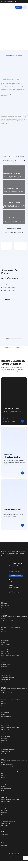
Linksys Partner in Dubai (6, 731)
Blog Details (3, 631)
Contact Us (18, 7)
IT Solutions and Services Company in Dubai (10, 655)
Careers (3, 633)
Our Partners (4, 666)
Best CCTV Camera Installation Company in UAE (10, 627)
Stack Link (14, 1)
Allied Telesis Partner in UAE (7, 620)
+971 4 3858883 (4, 834)
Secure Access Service (11, 408)
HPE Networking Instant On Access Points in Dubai (11, 792)
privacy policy (4, 668)
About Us (3, 618)
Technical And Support (5, 675)
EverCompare (4, 646)
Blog (2, 629)
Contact (3, 642)
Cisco (2, 779)
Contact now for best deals (16, 575)
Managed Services (5, 605)
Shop (2, 670)
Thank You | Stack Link (5, 679)
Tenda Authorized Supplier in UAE (8, 677)
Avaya (2, 625)
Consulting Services (5, 640)
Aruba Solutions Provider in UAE (7, 694)
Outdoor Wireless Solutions (12, 509)
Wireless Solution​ (4, 681)
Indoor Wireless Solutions (12, 457)
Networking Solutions (5, 664)
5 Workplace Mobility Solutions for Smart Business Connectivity (14, 616)
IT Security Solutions (5, 653)
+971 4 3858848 (4, 837)
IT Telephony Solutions (5, 657)
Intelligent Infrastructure (6, 607)
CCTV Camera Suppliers (6, 609)
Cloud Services (4, 603)
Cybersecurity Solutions (6, 644)
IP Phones (6, 300)
